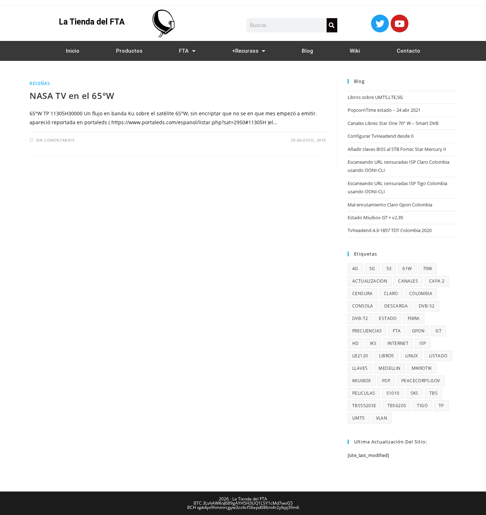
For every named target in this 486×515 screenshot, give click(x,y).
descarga (396, 306)
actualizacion (369, 281)
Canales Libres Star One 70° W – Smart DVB (393, 123)
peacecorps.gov (420, 381)
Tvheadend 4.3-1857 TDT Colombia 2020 (390, 230)
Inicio (72, 51)
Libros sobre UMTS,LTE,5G (375, 97)
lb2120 (360, 356)
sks (414, 393)
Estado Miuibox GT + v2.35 (375, 217)
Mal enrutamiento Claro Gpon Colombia (390, 204)
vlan (381, 418)
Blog (307, 51)
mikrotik (422, 368)
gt (438, 331)
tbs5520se (364, 406)
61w (407, 269)
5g (372, 269)
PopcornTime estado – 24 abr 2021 (384, 110)
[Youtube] (399, 23)
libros (386, 356)
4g (355, 269)
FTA (184, 51)
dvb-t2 (360, 318)
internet (397, 343)
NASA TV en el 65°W (72, 95)
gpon (418, 331)
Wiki (355, 51)
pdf (386, 381)
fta (397, 331)
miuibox (361, 381)
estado (387, 318)
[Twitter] (380, 23)
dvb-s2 (426, 306)
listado (438, 356)
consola (362, 306)
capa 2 (436, 281)
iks (373, 343)
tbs (433, 393)
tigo (422, 406)
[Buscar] (332, 25)
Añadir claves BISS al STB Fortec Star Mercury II (397, 149)
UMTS (358, 418)
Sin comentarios (55, 140)
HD (355, 343)
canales (408, 281)
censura (362, 293)
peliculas (363, 393)
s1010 (393, 393)
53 (389, 269)
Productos (129, 51)
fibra (414, 318)
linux (411, 356)
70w (427, 269)
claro (391, 293)
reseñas (40, 83)
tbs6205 (396, 406)
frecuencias (367, 331)
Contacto (408, 51)
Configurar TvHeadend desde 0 (380, 136)
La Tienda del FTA (92, 22)
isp (422, 343)
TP (441, 406)
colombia (420, 293)
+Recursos (245, 51)
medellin (389, 368)
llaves (360, 368)
